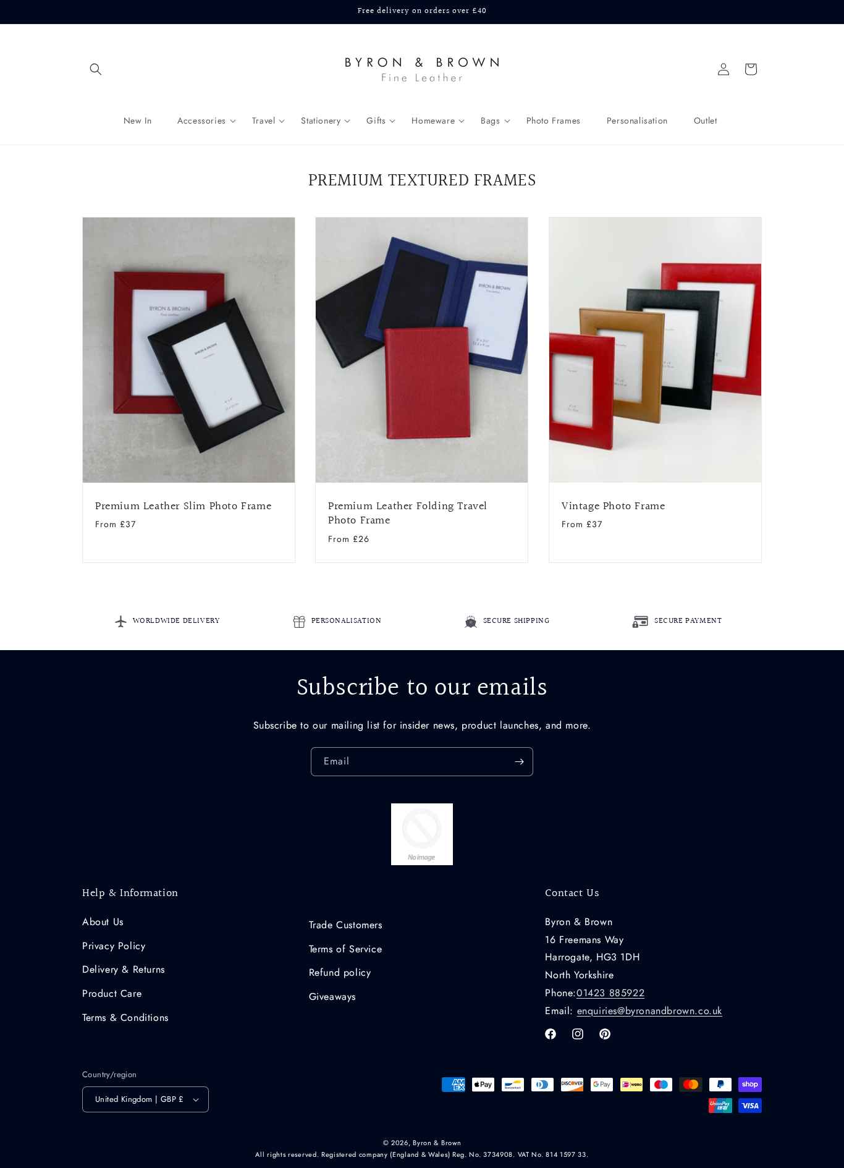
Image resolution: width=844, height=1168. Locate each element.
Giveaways (332, 996)
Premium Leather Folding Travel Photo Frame (407, 513)
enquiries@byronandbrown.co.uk (649, 1011)
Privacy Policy (113, 946)
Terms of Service (345, 949)
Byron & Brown (437, 1143)
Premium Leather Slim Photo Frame (183, 506)
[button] (95, 69)
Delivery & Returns (123, 969)
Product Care (111, 993)
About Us (103, 922)
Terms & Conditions (125, 1017)
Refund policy (340, 972)
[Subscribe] (519, 761)
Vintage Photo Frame (613, 506)
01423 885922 (610, 993)
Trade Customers (345, 925)
